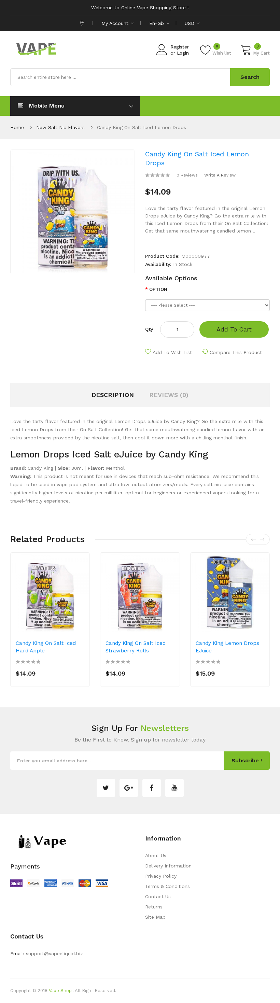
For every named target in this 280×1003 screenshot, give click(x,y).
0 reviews (187, 175)
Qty (149, 329)
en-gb (157, 23)
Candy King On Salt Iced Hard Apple (46, 647)
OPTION (158, 289)
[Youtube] (174, 788)
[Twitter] (106, 788)
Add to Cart (234, 329)
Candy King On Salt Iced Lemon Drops (141, 127)
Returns (154, 906)
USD (190, 23)
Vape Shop (60, 990)
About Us (155, 855)
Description (113, 394)
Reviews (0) (168, 394)
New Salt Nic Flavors (60, 127)
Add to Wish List (172, 352)
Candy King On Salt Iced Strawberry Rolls (136, 647)
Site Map (155, 917)
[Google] (129, 788)
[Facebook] (151, 788)
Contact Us (158, 896)
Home (17, 127)
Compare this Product (236, 352)
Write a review (220, 175)
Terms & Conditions (167, 886)
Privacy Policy (161, 876)
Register (179, 47)
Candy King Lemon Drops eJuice (227, 647)
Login (183, 53)
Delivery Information (168, 865)
